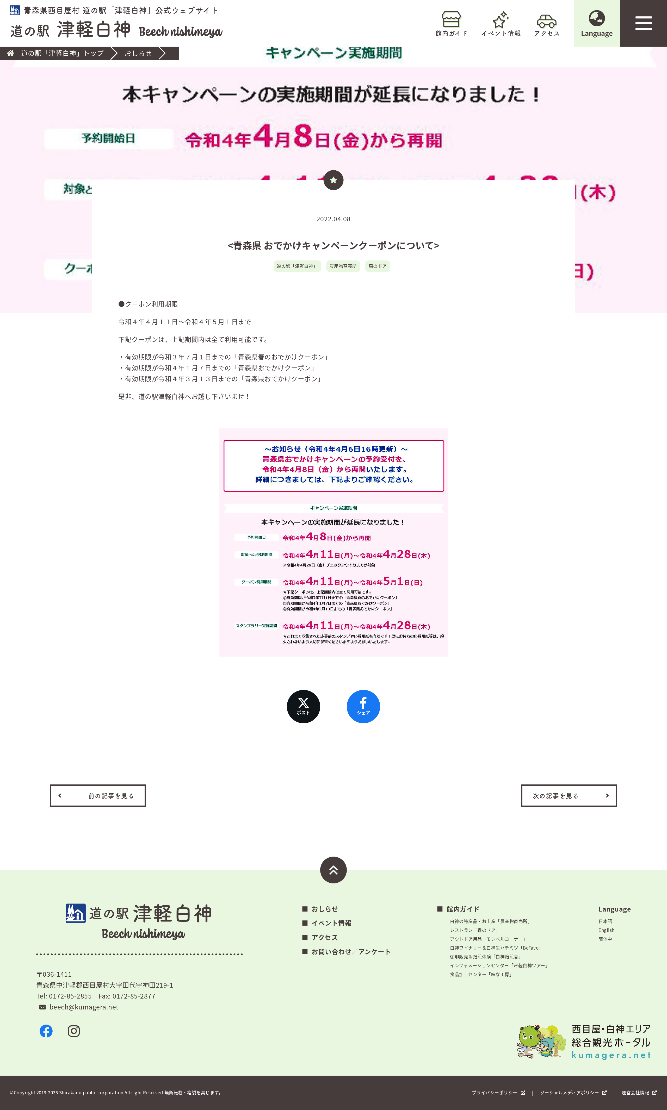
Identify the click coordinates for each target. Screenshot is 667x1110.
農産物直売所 (343, 266)
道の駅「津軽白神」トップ (62, 53)
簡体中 (605, 939)
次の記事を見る (556, 795)
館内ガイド (451, 33)
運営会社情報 (635, 1092)
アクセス (547, 33)
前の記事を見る (111, 795)
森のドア (378, 266)
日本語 (605, 921)
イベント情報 (501, 33)
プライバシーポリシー (494, 1092)
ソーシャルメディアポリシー (569, 1092)
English (606, 930)
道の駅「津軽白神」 (297, 266)
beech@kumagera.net (84, 1007)
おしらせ (138, 53)
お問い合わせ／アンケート (351, 951)
